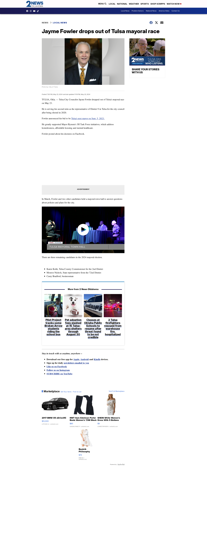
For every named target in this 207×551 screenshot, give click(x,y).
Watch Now (173, 4)
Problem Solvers (138, 11)
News (45, 22)
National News (151, 11)
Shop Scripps (157, 4)
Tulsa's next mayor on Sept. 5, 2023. (88, 118)
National (122, 4)
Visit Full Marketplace (116, 391)
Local (112, 4)
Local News (125, 11)
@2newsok (38, 11)
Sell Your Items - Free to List (71, 392)
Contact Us (176, 11)
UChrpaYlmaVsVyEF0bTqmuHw (35, 11)
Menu (101, 4)
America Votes (164, 11)
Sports (145, 4)
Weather (134, 4)
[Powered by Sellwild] (121, 464)
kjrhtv (27, 11)
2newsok (31, 11)
